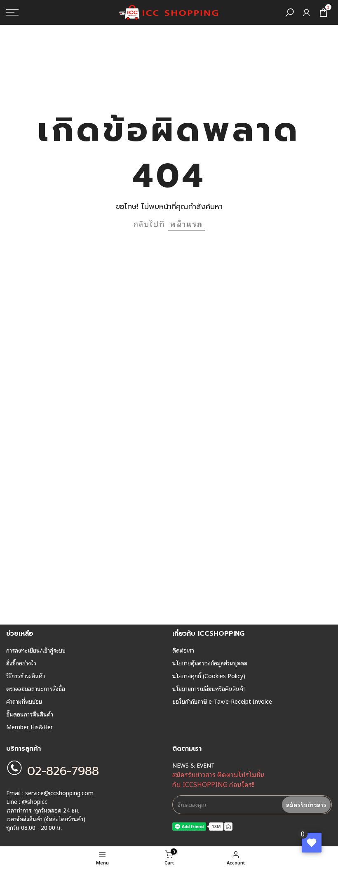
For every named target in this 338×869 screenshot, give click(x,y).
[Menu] (56, 12)
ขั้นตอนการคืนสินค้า (29, 714)
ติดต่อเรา (183, 650)
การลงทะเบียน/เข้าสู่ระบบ (36, 650)
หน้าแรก (186, 223)
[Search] (289, 12)
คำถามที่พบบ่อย (24, 701)
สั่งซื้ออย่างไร (21, 663)
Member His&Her (29, 727)
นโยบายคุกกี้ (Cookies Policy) (208, 676)
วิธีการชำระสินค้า (25, 676)
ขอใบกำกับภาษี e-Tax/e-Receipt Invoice (222, 701)
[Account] (306, 12)
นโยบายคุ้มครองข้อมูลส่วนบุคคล (209, 663)
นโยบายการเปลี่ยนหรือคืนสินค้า (209, 688)
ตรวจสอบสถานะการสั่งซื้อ (35, 688)
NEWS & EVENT (193, 765)
